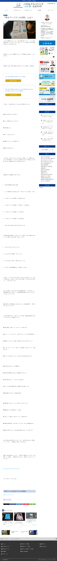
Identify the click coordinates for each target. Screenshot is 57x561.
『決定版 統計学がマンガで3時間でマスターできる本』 (47, 128)
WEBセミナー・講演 (26, 546)
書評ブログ (5, 15)
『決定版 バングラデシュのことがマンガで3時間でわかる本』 (47, 122)
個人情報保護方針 (5, 559)
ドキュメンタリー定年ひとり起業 (48, 158)
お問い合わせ (43, 546)
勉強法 (43, 168)
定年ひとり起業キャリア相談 (27, 548)
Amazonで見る (13, 80)
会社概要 (39, 10)
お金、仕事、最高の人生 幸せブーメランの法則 (15, 76)
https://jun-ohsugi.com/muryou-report (11, 468)
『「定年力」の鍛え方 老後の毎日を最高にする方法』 (47, 139)
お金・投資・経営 (45, 156)
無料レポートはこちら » (8, 494)
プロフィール (50, 10)
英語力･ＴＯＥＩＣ (46, 176)
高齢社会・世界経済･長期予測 (47, 179)
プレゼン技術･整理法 (46, 163)
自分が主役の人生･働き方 (7, 499)
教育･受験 (44, 171)
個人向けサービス (28, 10)
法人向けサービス (17, 10)
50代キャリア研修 (25, 543)
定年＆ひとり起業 (45, 169)
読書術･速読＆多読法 (46, 177)
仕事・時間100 (45, 164)
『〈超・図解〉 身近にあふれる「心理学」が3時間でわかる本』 (47, 133)
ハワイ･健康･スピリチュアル (47, 161)
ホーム (6, 10)
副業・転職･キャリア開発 (47, 166)
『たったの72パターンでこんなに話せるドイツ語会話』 (47, 116)
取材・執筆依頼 (25, 551)
